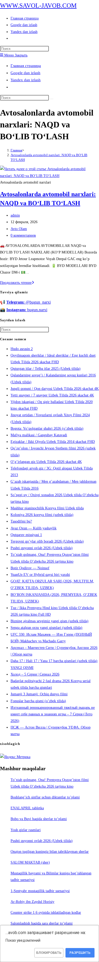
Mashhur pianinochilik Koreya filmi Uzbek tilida (47, 508)
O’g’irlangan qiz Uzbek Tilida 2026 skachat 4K (46, 462)
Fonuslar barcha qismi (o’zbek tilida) (38, 701)
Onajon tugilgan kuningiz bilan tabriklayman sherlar (50, 852)
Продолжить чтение (17, 283)
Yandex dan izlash (26, 80)
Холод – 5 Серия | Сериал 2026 (35, 674)
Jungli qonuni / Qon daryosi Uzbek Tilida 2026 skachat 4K (55, 389)
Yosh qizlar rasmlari (26, 830)
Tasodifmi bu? (21, 521)
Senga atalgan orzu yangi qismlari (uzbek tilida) (46, 628)
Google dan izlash (25, 73)
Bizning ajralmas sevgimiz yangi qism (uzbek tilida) (49, 621)
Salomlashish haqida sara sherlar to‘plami (42, 923)
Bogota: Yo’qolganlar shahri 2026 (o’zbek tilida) (47, 428)
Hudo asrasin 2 (22, 349)
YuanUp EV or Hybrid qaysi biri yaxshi (40, 575)
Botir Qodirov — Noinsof (30, 568)
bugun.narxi (26, 310)
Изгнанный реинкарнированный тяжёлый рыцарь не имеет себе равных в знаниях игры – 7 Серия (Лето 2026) (53, 714)
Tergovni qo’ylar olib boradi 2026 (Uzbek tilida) (47, 541)
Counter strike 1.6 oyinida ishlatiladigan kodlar (46, 913)
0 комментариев (23, 235)
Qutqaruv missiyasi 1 (26, 535)
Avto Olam (19, 229)
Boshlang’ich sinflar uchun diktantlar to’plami (45, 797)
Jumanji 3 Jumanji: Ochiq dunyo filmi (39, 694)
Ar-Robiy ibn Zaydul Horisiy (32, 902)
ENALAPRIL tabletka (27, 808)
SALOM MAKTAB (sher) (30, 862)
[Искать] (52, 98)
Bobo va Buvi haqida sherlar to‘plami (39, 819)
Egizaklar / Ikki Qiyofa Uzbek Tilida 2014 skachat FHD (53, 442)
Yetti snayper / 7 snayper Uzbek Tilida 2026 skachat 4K (52, 395)
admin (15, 215)
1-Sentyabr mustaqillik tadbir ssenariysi (40, 891)
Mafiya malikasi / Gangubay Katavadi (39, 435)
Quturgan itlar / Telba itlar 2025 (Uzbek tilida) (46, 369)
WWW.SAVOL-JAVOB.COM (38, 5)
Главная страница (26, 66)
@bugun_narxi (28, 302)
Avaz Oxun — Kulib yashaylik (33, 528)
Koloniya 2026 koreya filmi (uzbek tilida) (42, 515)
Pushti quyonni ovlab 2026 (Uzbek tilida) (42, 548)
